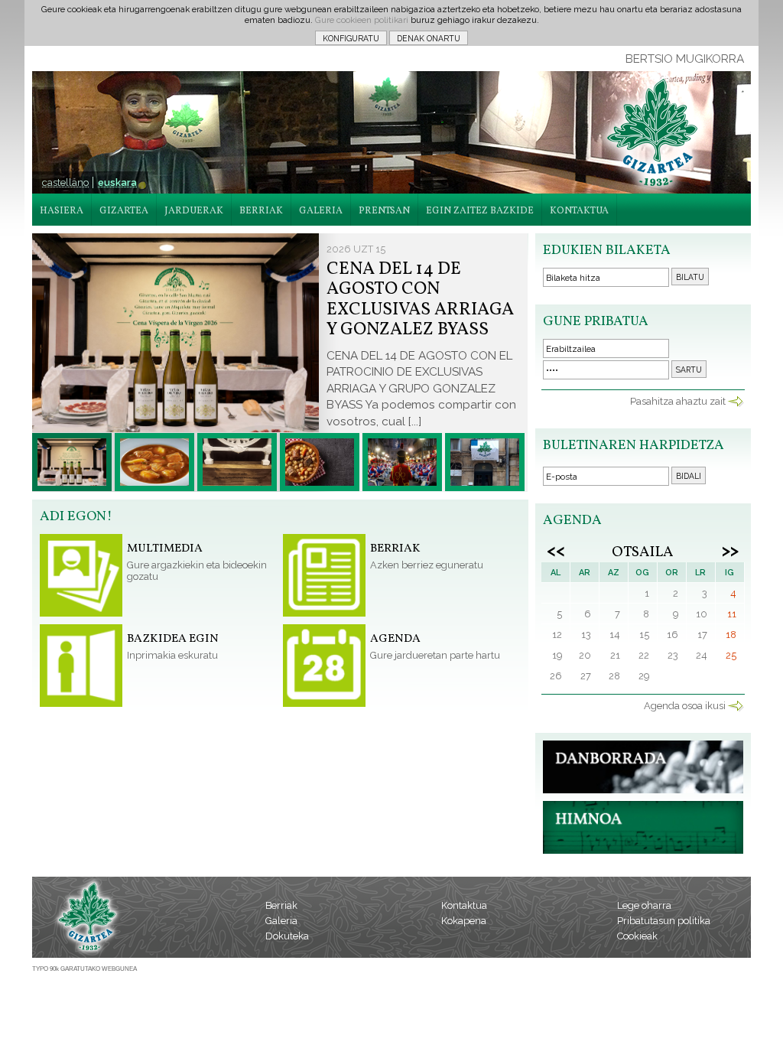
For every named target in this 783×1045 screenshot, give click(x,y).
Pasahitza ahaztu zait (678, 401)
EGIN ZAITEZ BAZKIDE (480, 211)
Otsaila (643, 552)
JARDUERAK (193, 211)
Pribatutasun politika (663, 920)
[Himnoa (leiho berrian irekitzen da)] (643, 850)
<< (556, 550)
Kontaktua (464, 905)
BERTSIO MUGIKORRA (684, 59)
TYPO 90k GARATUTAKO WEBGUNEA (84, 968)
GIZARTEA (123, 211)
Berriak (281, 905)
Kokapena (463, 920)
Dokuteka (287, 936)
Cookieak (637, 936)
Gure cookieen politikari (361, 20)
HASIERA (61, 211)
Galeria (281, 920)
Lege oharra (644, 905)
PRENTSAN (384, 211)
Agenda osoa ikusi (685, 705)
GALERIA (321, 211)
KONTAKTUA (579, 211)
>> (730, 550)
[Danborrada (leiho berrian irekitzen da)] (643, 790)
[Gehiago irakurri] (72, 462)
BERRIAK (261, 211)
